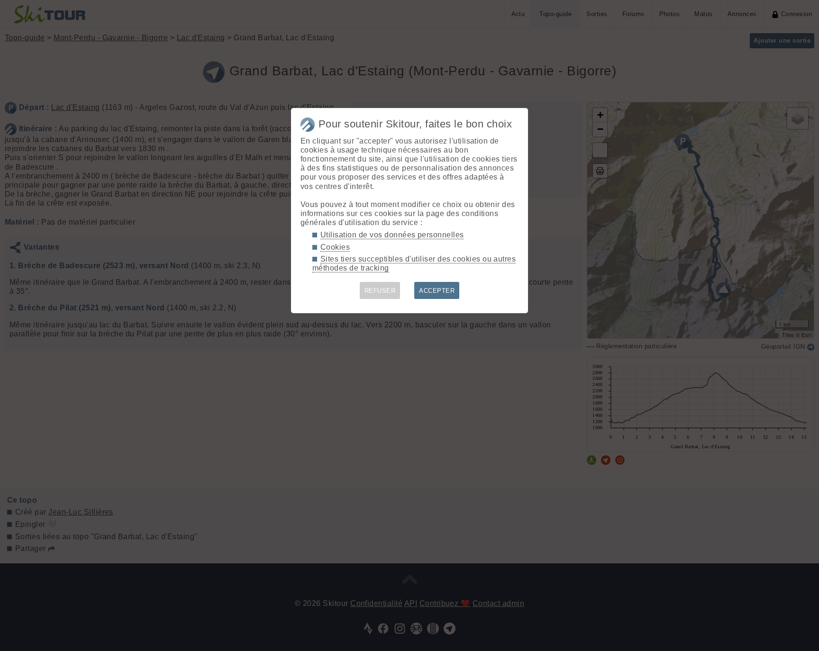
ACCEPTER (437, 290)
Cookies (335, 247)
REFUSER (379, 290)
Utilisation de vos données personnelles (392, 235)
